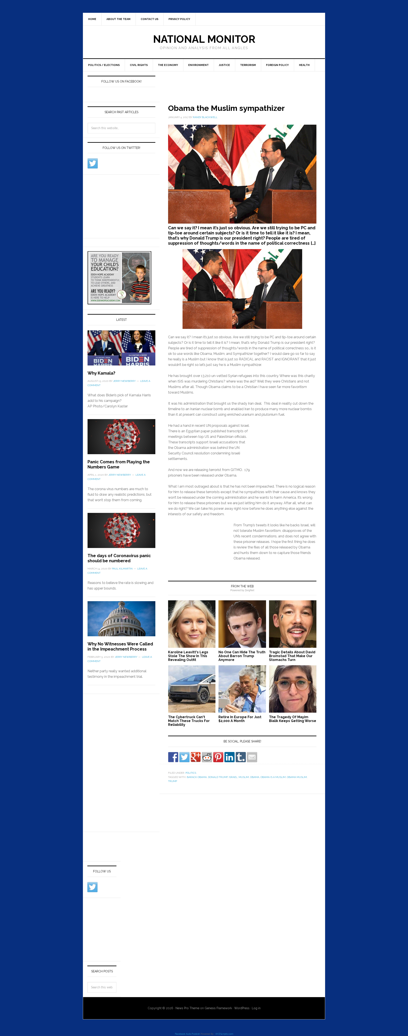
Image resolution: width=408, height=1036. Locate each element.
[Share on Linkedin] (229, 757)
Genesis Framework (218, 1008)
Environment (198, 65)
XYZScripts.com (224, 1034)
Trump (172, 781)
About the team (118, 19)
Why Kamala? (101, 373)
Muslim (244, 777)
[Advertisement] (237, 82)
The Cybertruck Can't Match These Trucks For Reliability (189, 721)
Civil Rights (139, 65)
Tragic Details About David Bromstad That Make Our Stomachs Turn (292, 656)
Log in (256, 1008)
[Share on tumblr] (241, 757)
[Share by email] (252, 757)
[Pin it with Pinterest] (218, 757)
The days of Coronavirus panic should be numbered (119, 558)
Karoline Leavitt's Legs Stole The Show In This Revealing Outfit (188, 656)
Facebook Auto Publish (187, 1034)
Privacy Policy (179, 19)
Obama (254, 777)
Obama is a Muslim (273, 777)
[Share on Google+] (196, 757)
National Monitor (204, 39)
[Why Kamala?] (121, 350)
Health (304, 65)
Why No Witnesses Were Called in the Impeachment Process (120, 646)
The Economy (168, 65)
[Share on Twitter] (184, 757)
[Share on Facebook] (173, 757)
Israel (233, 777)
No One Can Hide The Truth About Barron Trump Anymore (241, 656)
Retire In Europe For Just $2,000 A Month (239, 719)
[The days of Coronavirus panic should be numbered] (121, 533)
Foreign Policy (277, 65)
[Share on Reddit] (207, 757)
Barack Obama (197, 777)
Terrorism (248, 65)
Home (92, 19)
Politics (191, 772)
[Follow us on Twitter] (93, 163)
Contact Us (149, 19)
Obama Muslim (297, 777)
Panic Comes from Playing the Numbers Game (119, 464)
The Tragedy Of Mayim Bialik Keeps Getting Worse (292, 719)
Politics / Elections (104, 65)
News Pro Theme (187, 1008)
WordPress (241, 1008)
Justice (224, 65)
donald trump (218, 777)
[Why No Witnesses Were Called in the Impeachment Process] (121, 621)
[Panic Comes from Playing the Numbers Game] (121, 439)
